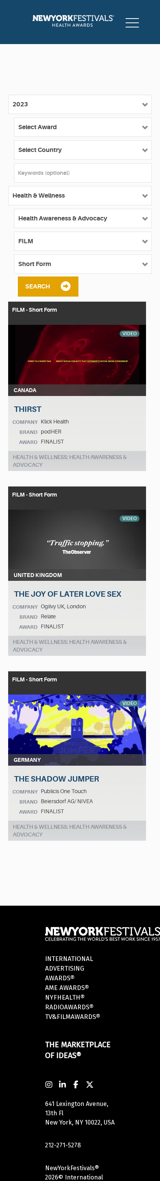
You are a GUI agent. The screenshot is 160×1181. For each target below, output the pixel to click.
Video (129, 333)
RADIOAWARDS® (69, 1007)
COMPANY (25, 422)
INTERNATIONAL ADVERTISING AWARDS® (69, 968)
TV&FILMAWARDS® (72, 1017)
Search (37, 286)
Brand (28, 432)
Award (28, 442)
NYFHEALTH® (65, 997)
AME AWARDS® (67, 988)
